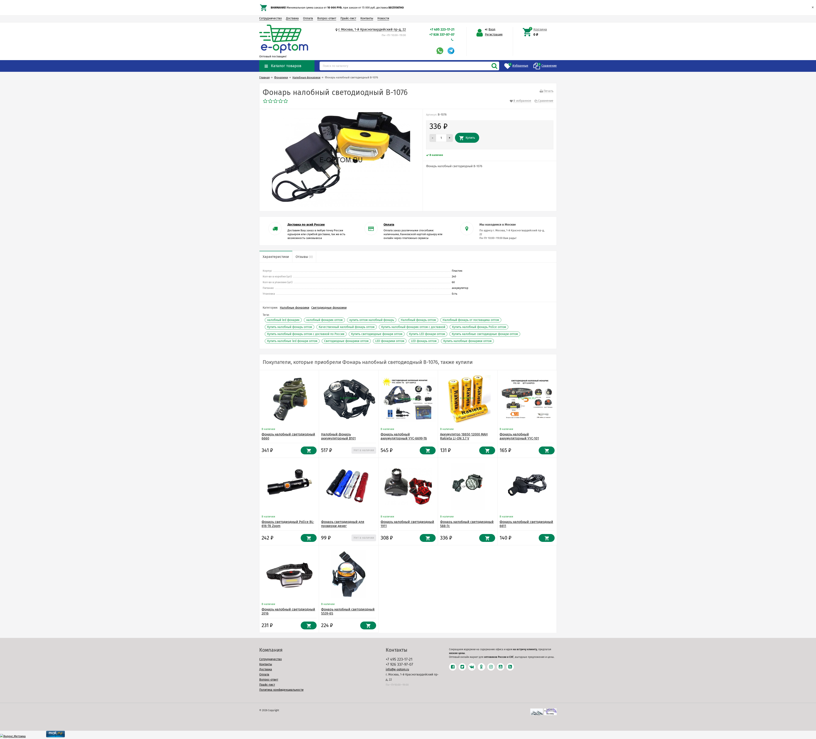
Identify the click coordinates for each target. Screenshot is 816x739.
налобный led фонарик (283, 320)
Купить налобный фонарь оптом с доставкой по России (305, 334)
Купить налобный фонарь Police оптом (479, 327)
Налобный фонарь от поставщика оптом (471, 320)
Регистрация (494, 34)
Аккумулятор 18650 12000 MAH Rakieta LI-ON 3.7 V (464, 436)
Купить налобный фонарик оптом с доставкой (413, 327)
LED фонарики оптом (389, 341)
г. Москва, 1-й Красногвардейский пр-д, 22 (372, 29)
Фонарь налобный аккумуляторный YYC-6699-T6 (404, 436)
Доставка (292, 18)
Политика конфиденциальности (281, 690)
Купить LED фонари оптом (427, 334)
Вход (492, 29)
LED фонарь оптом (423, 341)
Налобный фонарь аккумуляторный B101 (338, 436)
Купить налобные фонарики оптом (467, 341)
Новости (383, 18)
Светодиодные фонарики (329, 307)
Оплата (308, 18)
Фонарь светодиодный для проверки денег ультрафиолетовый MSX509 (343, 526)
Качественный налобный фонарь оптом (346, 327)
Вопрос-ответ (326, 18)
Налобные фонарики (294, 307)
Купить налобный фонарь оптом (289, 327)
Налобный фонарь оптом (418, 320)
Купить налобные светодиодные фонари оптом (485, 334)
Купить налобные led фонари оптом (292, 341)
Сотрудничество (270, 18)
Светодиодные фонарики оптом (346, 341)
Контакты (366, 18)
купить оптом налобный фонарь (371, 320)
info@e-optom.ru (397, 669)
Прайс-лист (348, 18)
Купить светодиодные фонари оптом (376, 334)
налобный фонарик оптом (324, 320)
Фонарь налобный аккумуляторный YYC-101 (519, 436)
